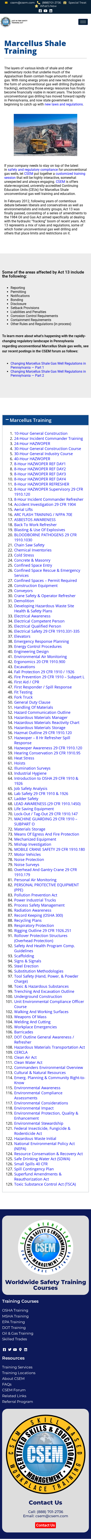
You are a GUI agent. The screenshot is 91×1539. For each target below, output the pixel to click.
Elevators (22, 636)
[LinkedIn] (51, 10)
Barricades (23, 1031)
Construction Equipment (36, 585)
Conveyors (23, 590)
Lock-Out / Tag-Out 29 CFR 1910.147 (46, 813)
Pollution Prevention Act (35, 894)
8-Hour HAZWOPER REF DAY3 (40, 473)
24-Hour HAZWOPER (32, 443)
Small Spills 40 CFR (31, 1163)
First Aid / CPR (26, 681)
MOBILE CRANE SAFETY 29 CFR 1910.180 (49, 849)
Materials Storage (29, 829)
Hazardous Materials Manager (41, 717)
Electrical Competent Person (39, 621)
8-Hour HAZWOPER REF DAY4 (40, 479)
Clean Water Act (28, 1062)
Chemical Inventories (33, 550)
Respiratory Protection (34, 925)
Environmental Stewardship (38, 1123)
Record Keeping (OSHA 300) (38, 915)
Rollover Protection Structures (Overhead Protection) (41, 938)
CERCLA (21, 1052)
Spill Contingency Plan (34, 1168)
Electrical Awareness (32, 615)
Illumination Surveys (32, 768)
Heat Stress (24, 758)
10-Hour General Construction (41, 433)
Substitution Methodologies (38, 971)
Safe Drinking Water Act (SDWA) (42, 1158)
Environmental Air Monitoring (40, 656)
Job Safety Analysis (30, 788)
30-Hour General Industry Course (43, 453)
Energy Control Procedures (38, 646)
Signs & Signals (27, 960)
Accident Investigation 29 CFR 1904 (45, 504)
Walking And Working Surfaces (41, 1011)
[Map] (20, 1349)
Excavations (24, 666)
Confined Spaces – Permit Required (45, 580)
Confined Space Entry (33, 565)
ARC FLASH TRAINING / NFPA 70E (43, 514)
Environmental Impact (34, 1108)
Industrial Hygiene (30, 773)
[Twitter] (9, 1349)
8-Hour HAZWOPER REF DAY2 (40, 468)
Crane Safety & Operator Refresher (45, 595)
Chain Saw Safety (29, 544)
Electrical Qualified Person (37, 626)
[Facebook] (40, 10)
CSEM (28, 174)
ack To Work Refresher (37, 524)
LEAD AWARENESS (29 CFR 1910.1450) (47, 803)
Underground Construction (38, 996)
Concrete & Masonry (32, 560)
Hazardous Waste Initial (35, 1138)
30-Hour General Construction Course (47, 448)
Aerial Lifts (23, 509)
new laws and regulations (64, 104)
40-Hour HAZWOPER (32, 458)
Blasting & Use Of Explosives (39, 529)
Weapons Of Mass (30, 1016)
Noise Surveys (26, 864)
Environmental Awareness (37, 1087)
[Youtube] (45, 10)
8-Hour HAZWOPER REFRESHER (41, 484)
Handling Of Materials (33, 707)
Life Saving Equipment (34, 808)
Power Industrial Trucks (35, 900)
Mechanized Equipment (35, 839)
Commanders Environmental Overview (48, 1067)
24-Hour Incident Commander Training (48, 438)
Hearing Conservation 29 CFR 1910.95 (47, 752)
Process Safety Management (39, 905)
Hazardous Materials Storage (39, 727)
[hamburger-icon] (83, 22)
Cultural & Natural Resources (40, 1072)
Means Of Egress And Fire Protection (46, 834)
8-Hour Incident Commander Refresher (48, 499)
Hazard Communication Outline (42, 712)
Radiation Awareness (32, 910)
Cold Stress (24, 555)
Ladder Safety (26, 798)
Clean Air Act (25, 1057)
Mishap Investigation (32, 844)
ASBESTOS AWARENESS (35, 519)
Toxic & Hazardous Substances (41, 986)
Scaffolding (24, 955)
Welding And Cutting (32, 1021)
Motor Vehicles (27, 854)
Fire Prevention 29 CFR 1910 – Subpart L (49, 676)
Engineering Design (31, 651)
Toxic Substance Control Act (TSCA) (45, 1184)
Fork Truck (23, 697)
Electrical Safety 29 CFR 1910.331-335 (47, 631)
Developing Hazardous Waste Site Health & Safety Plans (44, 608)
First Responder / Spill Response (43, 686)
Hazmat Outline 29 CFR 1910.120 (43, 732)
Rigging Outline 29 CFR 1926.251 (42, 930)
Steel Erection (26, 966)
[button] (45, 420)
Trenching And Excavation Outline (44, 991)
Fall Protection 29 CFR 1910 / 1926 (44, 671)
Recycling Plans (28, 920)
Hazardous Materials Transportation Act (49, 1047)
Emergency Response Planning (41, 641)
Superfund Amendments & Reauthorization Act (38, 1176)
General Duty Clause (32, 702)
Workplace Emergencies (35, 1026)
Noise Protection (29, 859)
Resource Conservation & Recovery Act (48, 1153)
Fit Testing (23, 692)
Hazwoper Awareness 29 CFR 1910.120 (48, 747)
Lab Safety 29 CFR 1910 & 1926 (41, 793)
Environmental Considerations (41, 1102)
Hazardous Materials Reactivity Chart (46, 722)
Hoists (19, 763)
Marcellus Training (30, 420)
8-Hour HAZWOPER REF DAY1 (40, 463)
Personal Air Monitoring (35, 879)
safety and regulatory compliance (33, 170)
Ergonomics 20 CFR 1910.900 (39, 661)
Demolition (24, 600)
